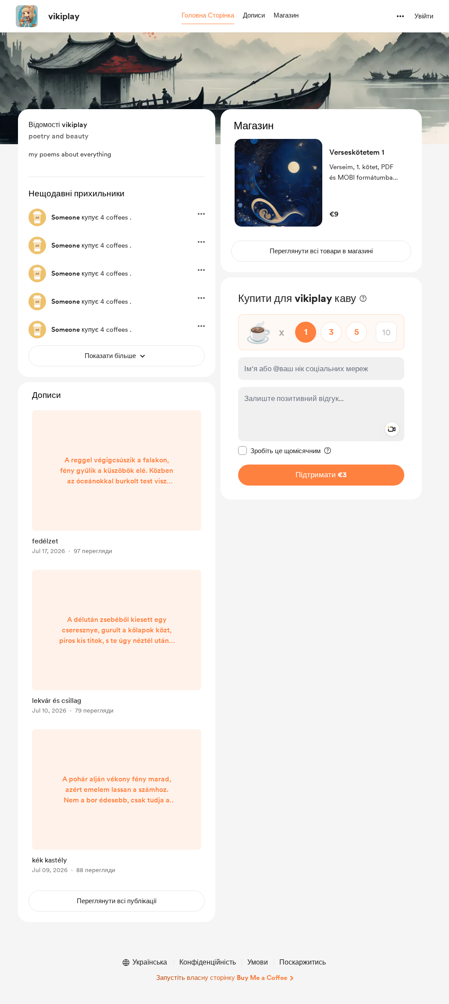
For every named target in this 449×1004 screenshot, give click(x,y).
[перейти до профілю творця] (27, 16)
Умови (257, 962)
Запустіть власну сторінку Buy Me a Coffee (221, 978)
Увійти (423, 16)
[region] (321, 190)
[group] (117, 484)
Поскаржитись (302, 962)
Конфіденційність (207, 962)
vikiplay (63, 16)
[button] (208, 16)
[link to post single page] (117, 484)
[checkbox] (279, 450)
